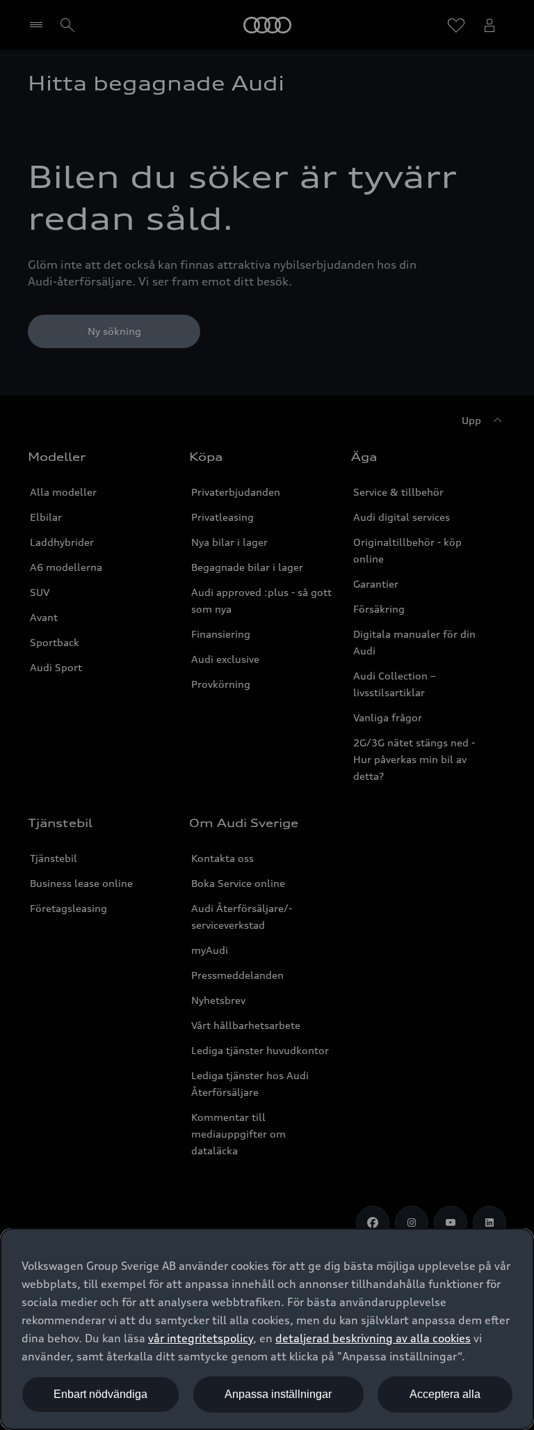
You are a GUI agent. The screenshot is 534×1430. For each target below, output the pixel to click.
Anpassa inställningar (278, 1394)
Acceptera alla (445, 1394)
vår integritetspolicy (200, 1338)
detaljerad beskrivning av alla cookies (373, 1338)
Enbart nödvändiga (100, 1394)
